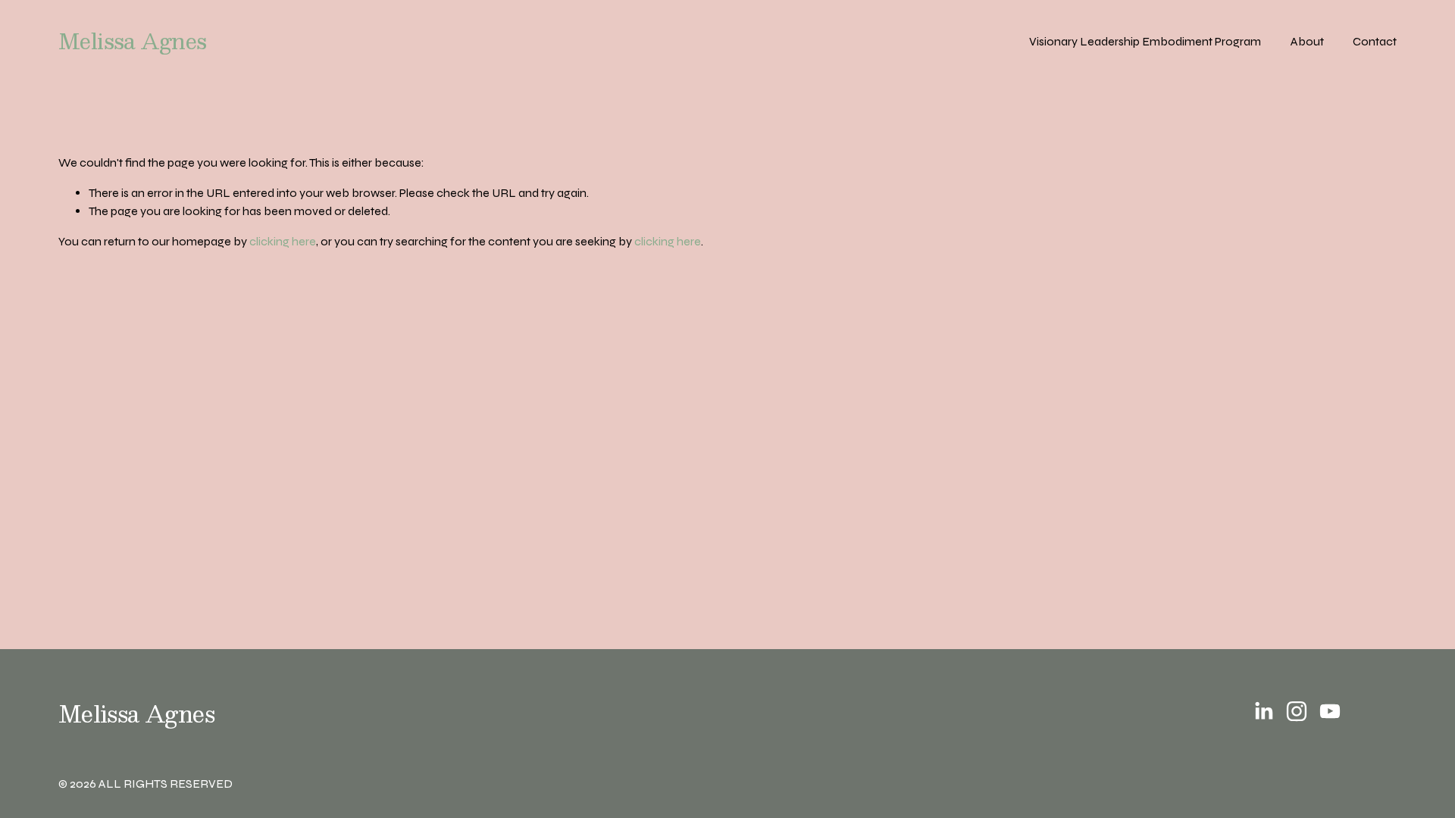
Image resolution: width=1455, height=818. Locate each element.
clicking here (282, 241)
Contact (1375, 41)
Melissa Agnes (132, 40)
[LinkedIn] (1263, 711)
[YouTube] (1330, 711)
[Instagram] (1296, 711)
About (1307, 41)
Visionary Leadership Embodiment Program (1145, 41)
